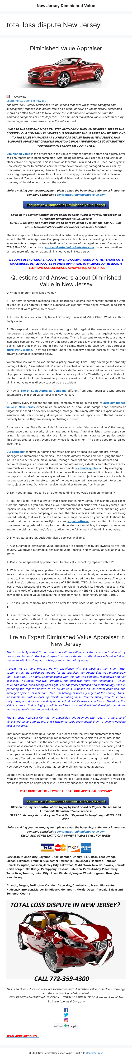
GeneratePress (94, 1052)
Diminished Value (18, 153)
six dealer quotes (87, 468)
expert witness (78, 521)
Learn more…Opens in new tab (26, 100)
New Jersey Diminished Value (66, 5)
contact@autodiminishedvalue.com (81, 194)
